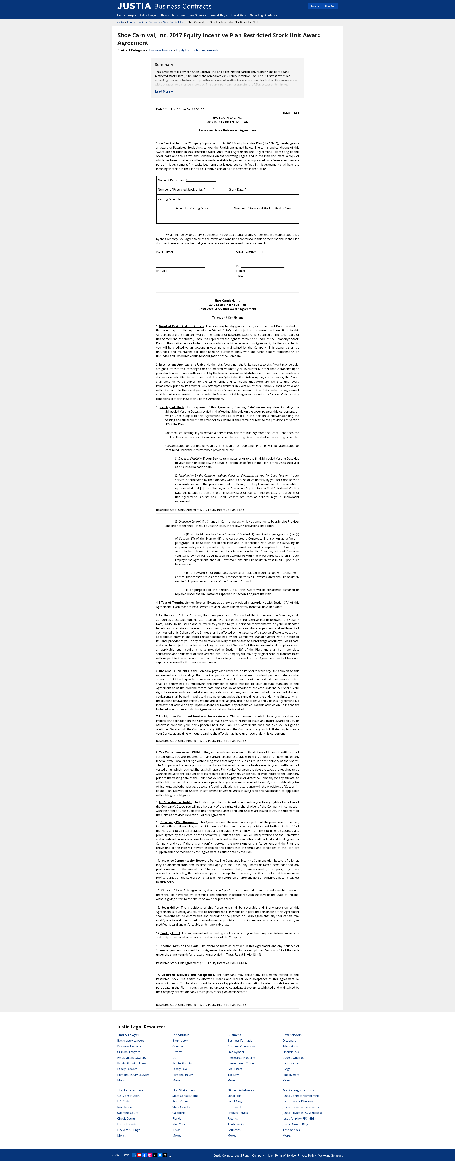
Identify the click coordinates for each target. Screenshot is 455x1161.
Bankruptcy (180, 1041)
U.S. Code (123, 1101)
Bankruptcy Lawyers (130, 1041)
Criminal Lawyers (128, 1052)
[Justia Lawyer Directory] (170, 1155)
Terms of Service (285, 1155)
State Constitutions (185, 1096)
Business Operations (241, 1046)
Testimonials (291, 1130)
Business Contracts (149, 22)
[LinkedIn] (134, 1155)
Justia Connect (223, 1155)
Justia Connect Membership (301, 1096)
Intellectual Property (241, 1058)
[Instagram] (150, 1155)
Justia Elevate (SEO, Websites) (302, 1113)
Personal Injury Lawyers (133, 1075)
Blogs (286, 1069)
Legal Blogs (235, 1101)
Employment (236, 1052)
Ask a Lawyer (149, 15)
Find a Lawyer (126, 15)
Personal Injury (182, 1075)
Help (270, 1155)
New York (178, 1124)
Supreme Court (127, 1113)
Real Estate (235, 1069)
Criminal (177, 1046)
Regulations (125, 1107)
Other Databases (241, 1090)
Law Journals (291, 1063)
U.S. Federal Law (130, 1090)
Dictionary (289, 1041)
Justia (120, 22)
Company (258, 1155)
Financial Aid (291, 1052)
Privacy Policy (307, 1155)
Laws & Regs (218, 15)
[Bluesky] (160, 1155)
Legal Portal (242, 1155)
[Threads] (155, 1155)
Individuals (180, 1035)
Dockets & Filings (128, 1130)
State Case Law (182, 1107)
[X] (165, 1155)
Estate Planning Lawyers (133, 1063)
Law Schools (197, 15)
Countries (234, 1130)
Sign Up (330, 5)
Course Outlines (293, 1058)
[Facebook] (144, 1155)
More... (121, 1080)
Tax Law (233, 1075)
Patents (233, 1118)
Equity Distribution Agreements (197, 50)
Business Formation (241, 1041)
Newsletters (238, 15)
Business (234, 1035)
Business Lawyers (129, 1046)
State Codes (180, 1101)
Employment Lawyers (131, 1058)
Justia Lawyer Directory (298, 1101)
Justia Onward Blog (295, 1124)
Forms (131, 22)
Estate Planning (182, 1063)
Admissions (290, 1046)
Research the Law (173, 15)
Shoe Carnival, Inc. (173, 22)
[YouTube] (139, 1155)
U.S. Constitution (128, 1096)
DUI (175, 1058)
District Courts (127, 1124)
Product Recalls (238, 1113)
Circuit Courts (126, 1118)
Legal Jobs (234, 1096)
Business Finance (160, 50)
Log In (315, 5)
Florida (176, 1118)
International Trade (241, 1063)
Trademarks (236, 1124)
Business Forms (238, 1107)
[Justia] (134, 6)
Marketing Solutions (263, 15)
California (178, 1113)
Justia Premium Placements (301, 1107)
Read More (162, 91)
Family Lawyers (127, 1069)
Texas (176, 1130)
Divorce (177, 1052)
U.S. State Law (183, 1090)
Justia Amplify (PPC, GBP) (299, 1118)
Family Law (179, 1069)
